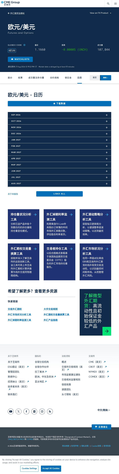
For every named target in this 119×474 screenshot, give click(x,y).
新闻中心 (12, 377)
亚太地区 (39, 382)
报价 (10, 78)
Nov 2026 (16, 127)
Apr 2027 (16, 159)
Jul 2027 (15, 177)
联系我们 (12, 394)
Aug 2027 (16, 184)
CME (10, 439)
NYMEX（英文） (97, 372)
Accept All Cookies (51, 469)
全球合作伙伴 (42, 367)
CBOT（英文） (96, 367)
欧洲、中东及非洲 (44, 377)
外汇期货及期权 (17, 13)
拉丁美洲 (39, 372)
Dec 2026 (16, 134)
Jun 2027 (16, 171)
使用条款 (107, 446)
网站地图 (66, 446)
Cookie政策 (96, 446)
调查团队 (66, 389)
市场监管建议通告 (71, 375)
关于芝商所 (13, 362)
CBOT (14, 439)
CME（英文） (96, 362)
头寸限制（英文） (71, 394)
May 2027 (16, 165)
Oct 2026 (16, 121)
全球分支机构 (42, 362)
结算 (20, 78)
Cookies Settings (29, 469)
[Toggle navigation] (115, 3)
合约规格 (54, 78)
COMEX (29, 439)
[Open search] (108, 3)
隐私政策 (85, 446)
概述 (64, 362)
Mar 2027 (16, 152)
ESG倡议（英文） (17, 367)
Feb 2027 (15, 146)
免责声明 (75, 446)
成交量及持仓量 (36, 78)
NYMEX (21, 439)
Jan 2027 (16, 140)
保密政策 (66, 384)
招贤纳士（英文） (17, 382)
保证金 (68, 78)
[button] (20, 59)
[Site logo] (10, 4)
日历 (79, 78)
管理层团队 (13, 372)
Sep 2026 (15, 115)
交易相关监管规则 (71, 380)
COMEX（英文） (98, 377)
